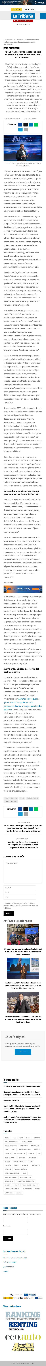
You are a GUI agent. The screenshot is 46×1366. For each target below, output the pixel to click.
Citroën (37, 1138)
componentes (27, 1142)
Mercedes (32, 1157)
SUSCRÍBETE (16, 9)
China (28, 1138)
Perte (22, 798)
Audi (14, 1138)
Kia (39, 1153)
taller (7, 1185)
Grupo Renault (19, 1153)
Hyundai (31, 1153)
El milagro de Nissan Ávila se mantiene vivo (22, 1086)
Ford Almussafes (25, 1149)
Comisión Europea (11, 1142)
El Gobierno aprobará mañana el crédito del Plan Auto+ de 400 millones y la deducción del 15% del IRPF (23, 951)
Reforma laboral (32, 798)
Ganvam (8, 1153)
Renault (8, 1169)
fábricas (37, 1149)
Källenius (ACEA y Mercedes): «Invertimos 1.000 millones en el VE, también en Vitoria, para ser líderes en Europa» (23, 985)
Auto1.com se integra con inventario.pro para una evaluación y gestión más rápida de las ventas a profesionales (23, 828)
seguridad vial (25, 1177)
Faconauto (35, 1146)
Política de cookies (9, 1262)
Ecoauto (14, 798)
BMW (21, 1138)
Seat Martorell (10, 1177)
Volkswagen (27, 1189)
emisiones (24, 1146)
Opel (31, 1161)
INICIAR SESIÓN (29, 9)
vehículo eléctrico (11, 801)
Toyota (16, 1185)
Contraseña (7, 1226)
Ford (13, 1149)
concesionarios (11, 1146)
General (17, 48)
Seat (24, 1173)
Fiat (6, 1149)
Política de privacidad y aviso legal (15, 1258)
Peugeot (25, 1165)
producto (36, 1165)
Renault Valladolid (12, 1173)
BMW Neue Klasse (23, 25)
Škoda (19, 1193)
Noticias (12, 40)
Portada (6, 40)
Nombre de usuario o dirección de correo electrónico (22, 1214)
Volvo (37, 1189)
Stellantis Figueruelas (25, 1181)
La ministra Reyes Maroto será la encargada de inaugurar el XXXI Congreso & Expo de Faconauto (23, 844)
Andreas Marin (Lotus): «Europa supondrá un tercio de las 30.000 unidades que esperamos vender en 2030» (22, 1119)
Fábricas (11, 48)
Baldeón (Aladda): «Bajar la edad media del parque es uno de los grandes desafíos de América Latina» (23, 1019)
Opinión (8, 1165)
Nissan (7, 1161)
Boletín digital (15, 1037)
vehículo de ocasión (30, 1185)
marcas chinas (10, 1157)
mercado (22, 1157)
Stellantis (9, 1181)
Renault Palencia (21, 1169)
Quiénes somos (8, 1267)
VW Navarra (9, 1193)
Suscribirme (24, 1052)
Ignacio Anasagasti (12, 118)
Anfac (6, 798)
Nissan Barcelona (19, 1161)
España (6, 48)
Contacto (6, 1271)
